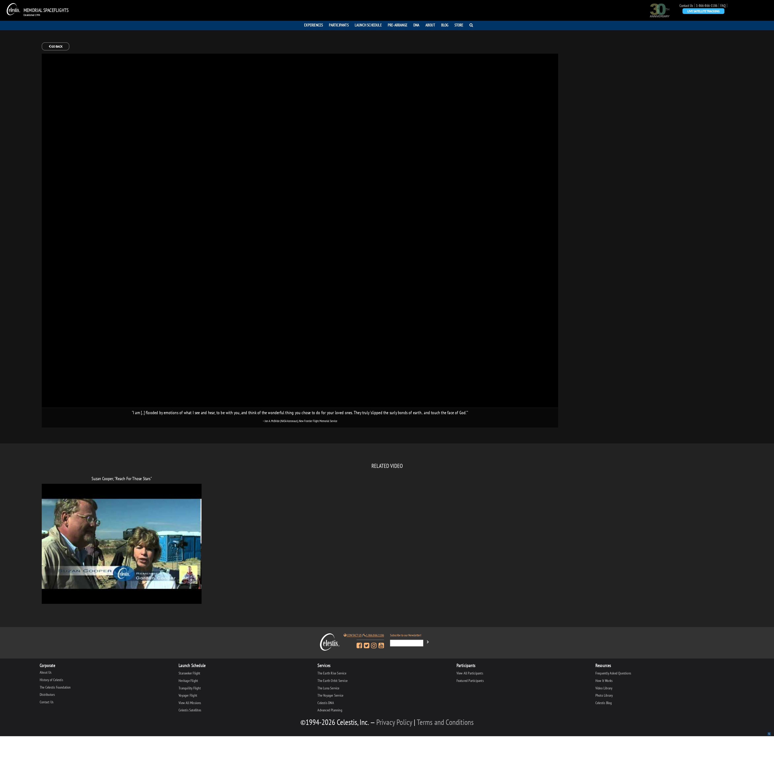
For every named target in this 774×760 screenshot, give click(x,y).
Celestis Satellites (190, 710)
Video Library (604, 688)
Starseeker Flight (189, 673)
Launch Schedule (368, 24)
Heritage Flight (188, 680)
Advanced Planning (329, 710)
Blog (444, 24)
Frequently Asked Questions (613, 673)
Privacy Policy (394, 722)
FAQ (723, 5)
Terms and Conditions (445, 722)
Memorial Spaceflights (46, 10)
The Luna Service (328, 688)
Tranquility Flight (190, 688)
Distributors (47, 694)
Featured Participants (470, 680)
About (430, 24)
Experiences (313, 24)
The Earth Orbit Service (332, 680)
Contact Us (686, 5)
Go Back (56, 46)
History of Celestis (51, 679)
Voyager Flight (188, 695)
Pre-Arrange (397, 24)
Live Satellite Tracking (703, 11)
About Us (46, 672)
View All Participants (470, 673)
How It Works (604, 680)
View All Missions (190, 702)
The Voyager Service (330, 695)
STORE (459, 24)
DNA (416, 24)
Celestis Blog (603, 702)
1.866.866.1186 (375, 635)
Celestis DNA (325, 702)
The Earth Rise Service (331, 673)
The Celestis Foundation (55, 687)
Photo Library (604, 695)
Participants (339, 24)
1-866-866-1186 (706, 5)
